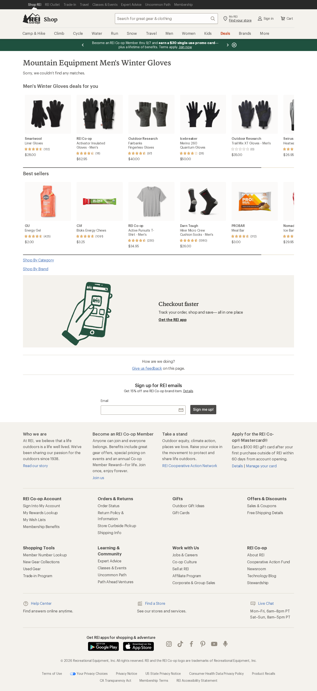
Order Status (109, 505)
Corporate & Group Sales (193, 582)
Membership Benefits (41, 526)
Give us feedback (147, 368)
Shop (50, 19)
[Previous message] (83, 45)
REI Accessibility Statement (197, 680)
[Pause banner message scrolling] (233, 45)
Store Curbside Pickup (117, 525)
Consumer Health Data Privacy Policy (216, 673)
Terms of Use (52, 673)
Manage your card (261, 466)
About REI (256, 555)
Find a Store (155, 603)
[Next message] (227, 45)
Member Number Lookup (45, 555)
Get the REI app (172, 319)
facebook (191, 644)
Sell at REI (180, 569)
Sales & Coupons (261, 505)
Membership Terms (153, 680)
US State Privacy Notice (163, 673)
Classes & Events (112, 568)
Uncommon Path (112, 575)
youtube (214, 644)
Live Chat (266, 603)
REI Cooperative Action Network (189, 465)
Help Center (41, 603)
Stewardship (257, 582)
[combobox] (166, 18)
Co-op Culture (184, 562)
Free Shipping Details (265, 512)
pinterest (203, 644)
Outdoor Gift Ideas (188, 505)
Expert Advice (109, 561)
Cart (290, 18)
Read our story (35, 465)
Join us (98, 477)
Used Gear (32, 569)
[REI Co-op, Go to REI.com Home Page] (31, 18)
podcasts (225, 644)
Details (188, 391)
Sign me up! (203, 409)
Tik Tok (180, 644)
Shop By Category (38, 260)
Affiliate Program (186, 575)
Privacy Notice (126, 673)
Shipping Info (109, 532)
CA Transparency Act (115, 680)
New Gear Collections (41, 562)
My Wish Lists (34, 519)
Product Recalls (263, 673)
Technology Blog (261, 575)
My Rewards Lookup (40, 512)
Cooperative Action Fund (268, 562)
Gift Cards (180, 512)
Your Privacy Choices (92, 673)
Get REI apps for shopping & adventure (121, 637)
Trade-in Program (37, 575)
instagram (169, 644)
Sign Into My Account (41, 505)
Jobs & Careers (185, 555)
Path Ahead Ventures (115, 582)
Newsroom (256, 569)
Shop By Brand (35, 269)
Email (104, 401)
